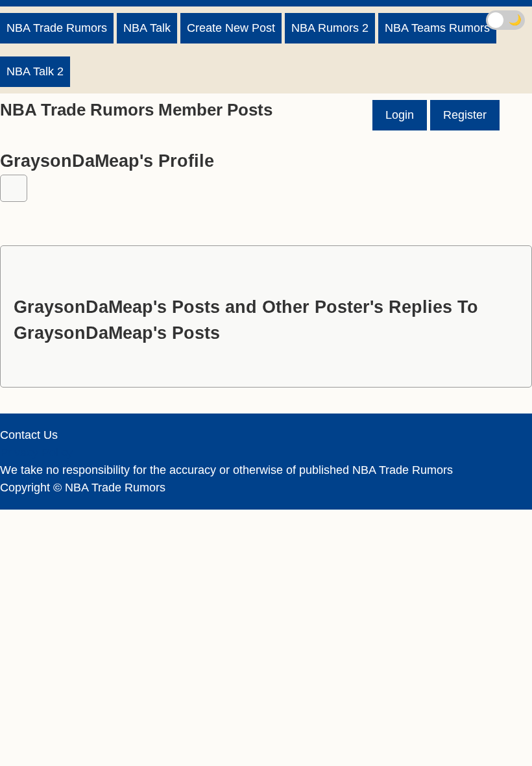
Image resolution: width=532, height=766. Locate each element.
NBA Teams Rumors (437, 27)
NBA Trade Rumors (56, 27)
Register (465, 114)
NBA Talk (147, 27)
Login (399, 114)
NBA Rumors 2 (330, 27)
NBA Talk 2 (35, 71)
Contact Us (29, 434)
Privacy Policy (36, 452)
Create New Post (231, 27)
